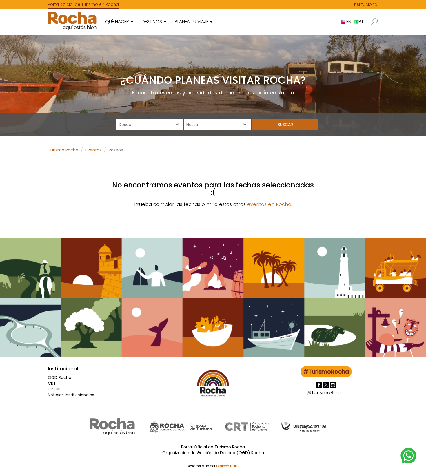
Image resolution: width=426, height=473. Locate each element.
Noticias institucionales (71, 395)
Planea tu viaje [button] (192, 22)
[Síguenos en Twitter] (326, 384)
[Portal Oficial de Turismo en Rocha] (72, 21)
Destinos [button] (152, 22)
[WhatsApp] (408, 455)
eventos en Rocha (269, 204)
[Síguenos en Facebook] (319, 384)
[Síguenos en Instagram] (333, 384)
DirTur (54, 389)
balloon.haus (227, 466)
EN (348, 22)
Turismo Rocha (63, 150)
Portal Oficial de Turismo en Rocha (83, 4)
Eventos (93, 150)
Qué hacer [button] (117, 22)
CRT (52, 383)
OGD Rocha (59, 377)
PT (360, 22)
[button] (374, 21)
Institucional (365, 4)
